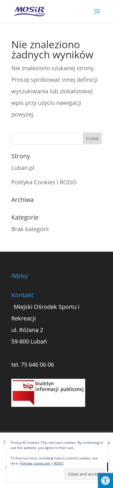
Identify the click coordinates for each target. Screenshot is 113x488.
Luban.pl (22, 168)
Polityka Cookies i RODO (44, 182)
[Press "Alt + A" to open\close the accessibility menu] (105, 480)
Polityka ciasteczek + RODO (41, 463)
